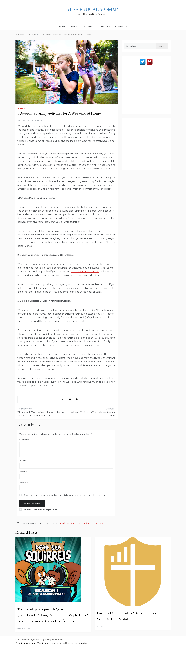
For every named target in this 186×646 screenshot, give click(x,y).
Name (23, 460)
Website (23, 482)
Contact (120, 26)
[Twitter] (143, 62)
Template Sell (81, 643)
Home (62, 26)
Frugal (75, 26)
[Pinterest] (150, 62)
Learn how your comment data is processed (80, 523)
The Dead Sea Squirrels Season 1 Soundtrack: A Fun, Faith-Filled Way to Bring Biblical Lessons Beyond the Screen (52, 615)
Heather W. (38, 120)
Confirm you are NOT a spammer (39, 509)
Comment (25, 439)
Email (23, 471)
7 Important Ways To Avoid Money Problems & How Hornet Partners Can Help (40, 414)
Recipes (88, 26)
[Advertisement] (146, 89)
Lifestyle (103, 26)
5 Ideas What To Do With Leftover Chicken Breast (93, 414)
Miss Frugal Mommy (93, 10)
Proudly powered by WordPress (32, 643)
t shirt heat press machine (85, 271)
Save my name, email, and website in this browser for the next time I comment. (64, 495)
